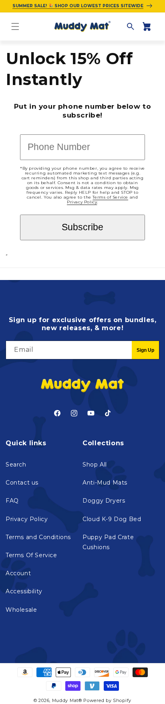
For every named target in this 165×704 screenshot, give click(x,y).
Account (18, 573)
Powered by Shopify (107, 700)
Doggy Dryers (103, 500)
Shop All (94, 464)
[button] (15, 26)
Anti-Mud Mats (104, 482)
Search (16, 464)
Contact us (22, 482)
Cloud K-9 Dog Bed (111, 519)
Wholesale (21, 609)
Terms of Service (110, 197)
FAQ (12, 500)
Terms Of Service (31, 555)
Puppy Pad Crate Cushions (108, 542)
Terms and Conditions (38, 537)
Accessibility (24, 591)
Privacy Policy (82, 202)
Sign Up (145, 350)
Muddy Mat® (67, 700)
